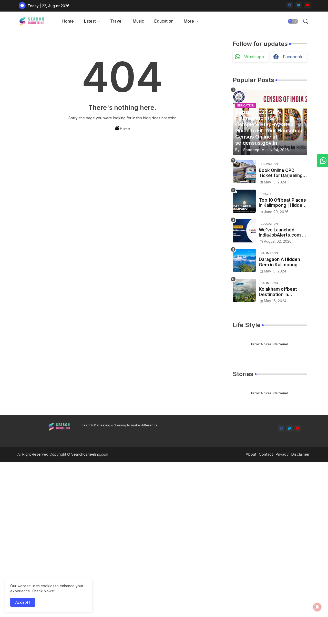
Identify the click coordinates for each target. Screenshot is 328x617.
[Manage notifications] (317, 607)
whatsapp (254, 56)
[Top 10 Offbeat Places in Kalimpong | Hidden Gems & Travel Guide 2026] (244, 201)
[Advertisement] (154, 539)
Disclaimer (300, 454)
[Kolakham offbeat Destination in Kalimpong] (244, 290)
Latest (90, 21)
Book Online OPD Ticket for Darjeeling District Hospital (281, 173)
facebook (292, 56)
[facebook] (289, 5)
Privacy (282, 454)
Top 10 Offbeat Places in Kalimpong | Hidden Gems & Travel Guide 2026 (282, 203)
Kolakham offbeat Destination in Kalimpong (278, 292)
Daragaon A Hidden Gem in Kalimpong (279, 262)
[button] (293, 21)
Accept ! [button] (22, 602)
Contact (266, 454)
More (189, 21)
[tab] (68, 21)
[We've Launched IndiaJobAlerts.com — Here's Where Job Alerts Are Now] (244, 230)
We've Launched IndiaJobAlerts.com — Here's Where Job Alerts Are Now (282, 232)
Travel (116, 21)
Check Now (42, 591)
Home (68, 21)
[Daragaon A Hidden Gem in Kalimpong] (244, 260)
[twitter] (298, 5)
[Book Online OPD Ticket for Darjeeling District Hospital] (244, 171)
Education (163, 21)
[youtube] (307, 5)
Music (138, 21)
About (251, 454)
